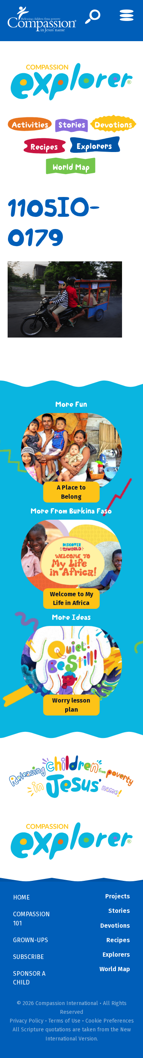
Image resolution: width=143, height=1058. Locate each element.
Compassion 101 (31, 919)
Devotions (115, 925)
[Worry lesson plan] (78, 664)
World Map (115, 969)
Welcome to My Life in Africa (71, 599)
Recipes (118, 940)
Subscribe (28, 956)
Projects (117, 896)
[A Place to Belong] (78, 451)
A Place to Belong (71, 492)
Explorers (116, 954)
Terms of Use (64, 1021)
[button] (92, 17)
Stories (119, 910)
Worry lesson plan (71, 705)
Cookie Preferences (109, 1021)
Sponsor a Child (29, 978)
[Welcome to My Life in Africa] (78, 558)
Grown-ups (30, 940)
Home (21, 897)
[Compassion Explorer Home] (71, 82)
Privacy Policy (26, 1021)
